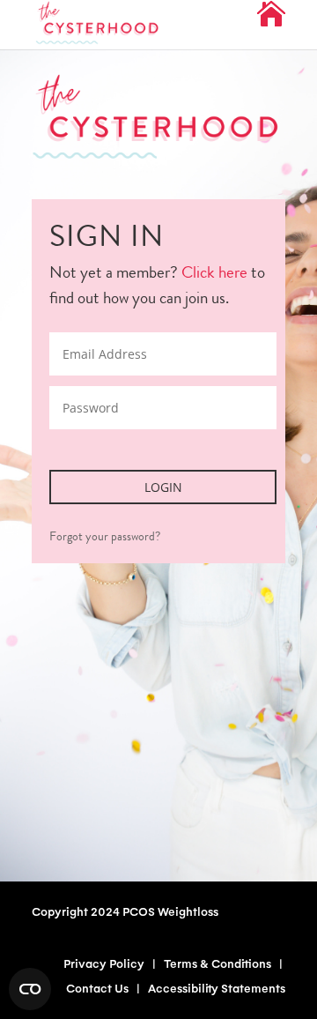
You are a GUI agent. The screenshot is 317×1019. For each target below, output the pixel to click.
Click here (214, 272)
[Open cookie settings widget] (30, 989)
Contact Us (97, 987)
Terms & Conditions (217, 963)
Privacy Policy (103, 963)
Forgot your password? (104, 536)
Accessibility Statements (216, 987)
